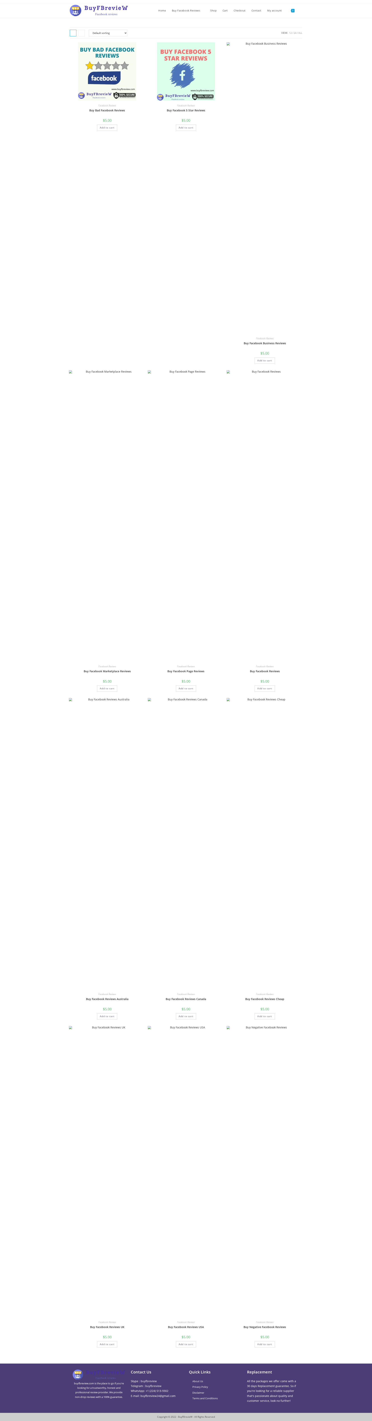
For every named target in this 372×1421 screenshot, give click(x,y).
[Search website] (301, 10)
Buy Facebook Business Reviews (265, 343)
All (300, 33)
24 (295, 33)
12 (290, 33)
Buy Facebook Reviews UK (107, 1327)
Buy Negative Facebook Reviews (265, 1327)
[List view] (81, 33)
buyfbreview (149, 1381)
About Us (197, 1381)
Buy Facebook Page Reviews (185, 671)
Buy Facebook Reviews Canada (186, 999)
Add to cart (107, 127)
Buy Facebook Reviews (265, 671)
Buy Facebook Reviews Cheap (264, 999)
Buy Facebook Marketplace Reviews (107, 671)
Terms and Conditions (205, 1398)
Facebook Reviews (107, 105)
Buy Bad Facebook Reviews (107, 110)
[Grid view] (73, 33)
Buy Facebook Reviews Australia (107, 999)
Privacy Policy (200, 1387)
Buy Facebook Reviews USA (186, 1327)
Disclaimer (198, 1392)
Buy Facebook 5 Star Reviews (186, 110)
